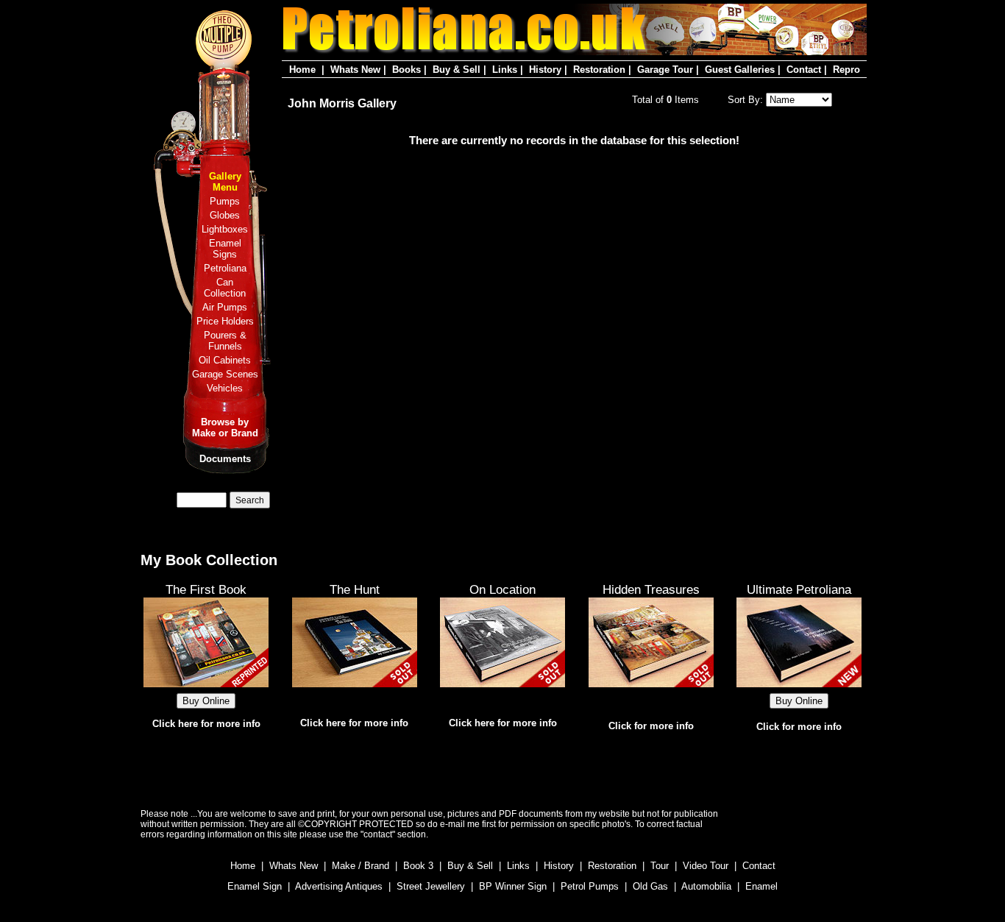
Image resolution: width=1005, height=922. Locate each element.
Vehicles (225, 388)
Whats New (355, 69)
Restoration (599, 69)
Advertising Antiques (339, 886)
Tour (659, 865)
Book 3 (418, 865)
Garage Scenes (225, 374)
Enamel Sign (254, 886)
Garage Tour (665, 69)
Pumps (225, 201)
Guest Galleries (740, 69)
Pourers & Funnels (225, 341)
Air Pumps (224, 307)
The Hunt (355, 589)
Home (302, 69)
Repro (846, 69)
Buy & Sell (456, 69)
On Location (502, 589)
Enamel (761, 886)
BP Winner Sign (513, 886)
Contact (803, 69)
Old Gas (650, 886)
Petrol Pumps (590, 886)
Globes (225, 215)
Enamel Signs (225, 249)
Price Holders (225, 321)
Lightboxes (225, 229)
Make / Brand (360, 865)
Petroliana (225, 268)
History (545, 69)
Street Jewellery (431, 886)
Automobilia (706, 886)
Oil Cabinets (225, 360)
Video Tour (705, 865)
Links (504, 69)
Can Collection (225, 288)
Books (406, 69)
